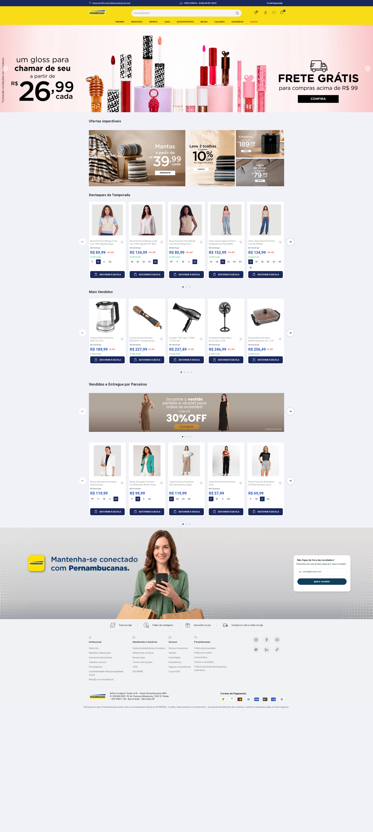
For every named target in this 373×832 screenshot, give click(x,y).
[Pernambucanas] (97, 12)
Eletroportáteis (185, 22)
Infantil (153, 22)
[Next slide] (368, 68)
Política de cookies (203, 653)
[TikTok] (277, 649)
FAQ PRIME (138, 671)
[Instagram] (256, 639)
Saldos (254, 22)
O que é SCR (174, 671)
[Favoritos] (273, 12)
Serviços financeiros (178, 648)
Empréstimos (175, 662)
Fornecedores (95, 667)
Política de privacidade (204, 648)
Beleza (204, 22)
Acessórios (237, 22)
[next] (290, 241)
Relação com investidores (101, 679)
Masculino (136, 22)
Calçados (219, 22)
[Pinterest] (256, 649)
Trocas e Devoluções (143, 662)
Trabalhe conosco (97, 662)
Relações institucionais (100, 653)
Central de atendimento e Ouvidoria (149, 648)
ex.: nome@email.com (310, 572)
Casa (167, 22)
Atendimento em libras (143, 653)
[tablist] (186, 285)
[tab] (179, 110)
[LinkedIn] (266, 649)
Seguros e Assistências (180, 667)
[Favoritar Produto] (122, 242)
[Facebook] (266, 639)
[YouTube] (277, 639)
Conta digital (174, 657)
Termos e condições (204, 662)
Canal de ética (200, 657)
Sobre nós (94, 648)
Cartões (172, 653)
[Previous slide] (5, 68)
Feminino (119, 22)
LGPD (135, 667)
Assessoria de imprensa (100, 657)
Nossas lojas (139, 657)
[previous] (82, 241)
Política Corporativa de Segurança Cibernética (210, 668)
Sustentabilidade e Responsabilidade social (106, 673)
